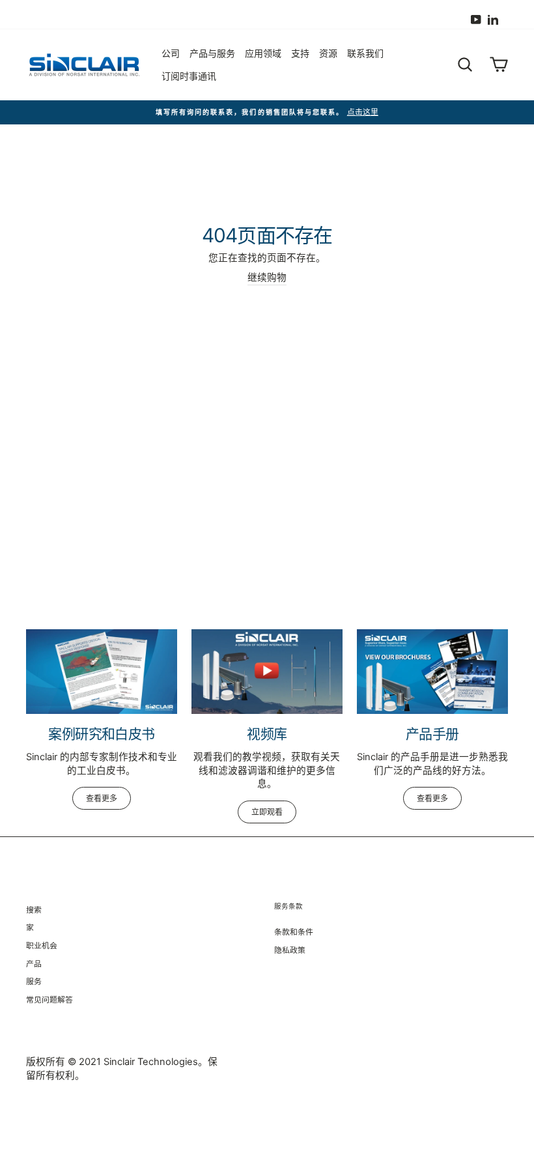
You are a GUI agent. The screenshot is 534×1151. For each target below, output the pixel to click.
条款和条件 (293, 932)
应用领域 (263, 53)
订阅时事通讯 (189, 75)
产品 (34, 964)
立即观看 (267, 812)
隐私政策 (289, 950)
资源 (328, 53)
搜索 (34, 910)
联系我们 (365, 53)
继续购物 (267, 277)
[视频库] (267, 671)
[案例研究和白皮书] (101, 671)
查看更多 (101, 798)
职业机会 (41, 945)
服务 (34, 981)
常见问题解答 (49, 999)
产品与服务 (212, 53)
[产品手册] (432, 671)
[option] (267, 112)
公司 (171, 53)
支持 (300, 53)
